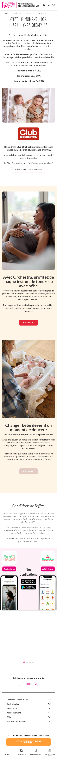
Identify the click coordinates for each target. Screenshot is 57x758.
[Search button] (53, 5)
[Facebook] (21, 684)
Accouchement (14, 712)
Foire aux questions (16, 721)
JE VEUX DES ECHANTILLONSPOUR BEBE (28, 742)
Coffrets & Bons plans (17, 699)
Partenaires (17, 735)
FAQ (10, 735)
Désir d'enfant (13, 704)
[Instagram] (28, 684)
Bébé (9, 717)
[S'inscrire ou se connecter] (44, 5)
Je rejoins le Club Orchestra (29, 170)
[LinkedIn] (36, 684)
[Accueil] (20, 5)
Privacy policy (44, 735)
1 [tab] (24, 662)
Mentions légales (30, 735)
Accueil (7, 13)
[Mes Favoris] (49, 5)
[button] (7, 751)
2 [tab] (27, 662)
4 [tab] (33, 662)
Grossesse (12, 708)
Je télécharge (9, 569)
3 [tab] (30, 662)
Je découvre (28, 323)
